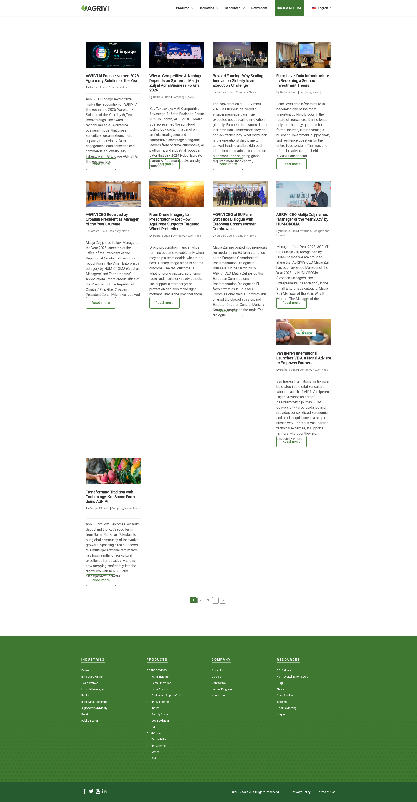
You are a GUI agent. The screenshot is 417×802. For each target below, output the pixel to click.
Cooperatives (89, 683)
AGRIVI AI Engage (158, 701)
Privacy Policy (301, 792)
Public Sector (89, 720)
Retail (84, 714)
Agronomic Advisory (94, 708)
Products (182, 8)
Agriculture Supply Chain (167, 695)
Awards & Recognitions (314, 231)
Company (115, 87)
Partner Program (222, 689)
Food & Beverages (93, 689)
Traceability (159, 739)
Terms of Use (326, 792)
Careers (216, 676)
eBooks (282, 701)
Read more (101, 164)
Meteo (156, 752)
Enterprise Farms (92, 676)
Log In (281, 714)
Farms (85, 670)
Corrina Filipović (99, 508)
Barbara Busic (98, 87)
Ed (153, 727)
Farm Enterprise (161, 683)
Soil (154, 758)
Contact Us (219, 683)
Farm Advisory (161, 689)
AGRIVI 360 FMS (157, 670)
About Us (218, 670)
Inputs (155, 708)
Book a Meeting (287, 708)
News (125, 87)
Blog (280, 683)
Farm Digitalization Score (292, 676)
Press (197, 235)
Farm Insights (160, 676)
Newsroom (259, 8)
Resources (232, 8)
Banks (85, 695)
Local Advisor (160, 720)
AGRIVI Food (155, 733)
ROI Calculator (286, 670)
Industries (207, 8)
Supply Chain (160, 714)
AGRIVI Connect (156, 745)
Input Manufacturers (94, 701)
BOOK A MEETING (289, 8)
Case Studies (285, 695)
